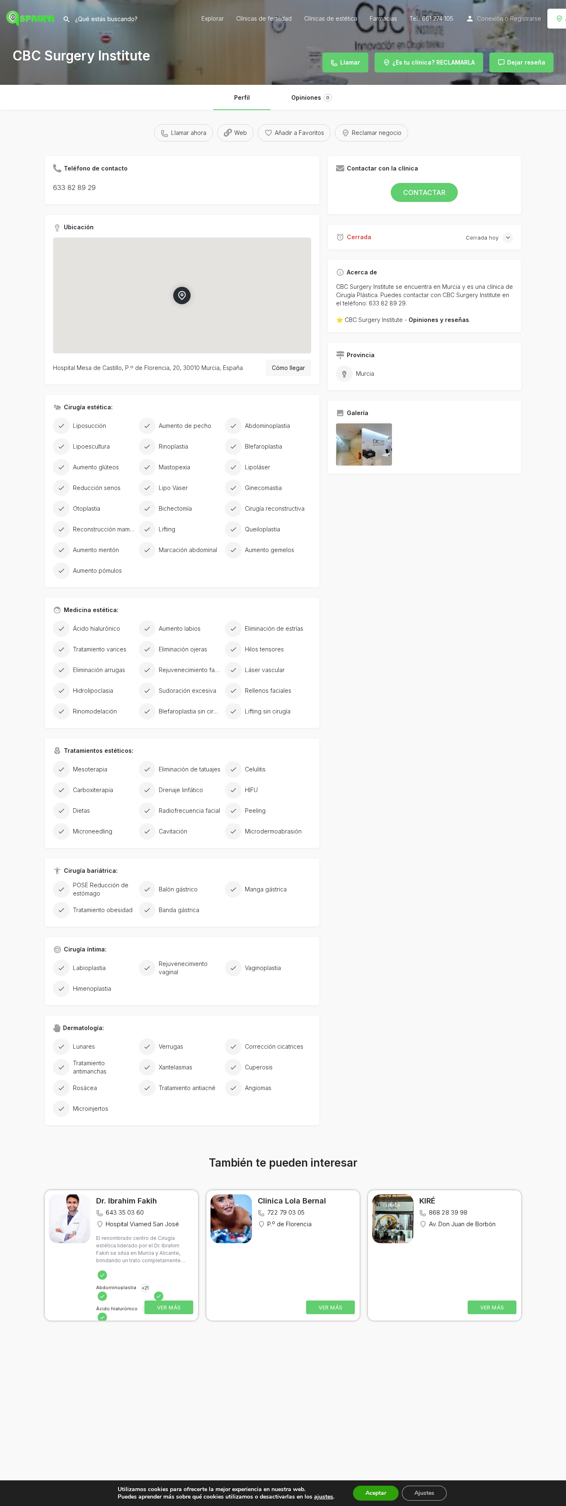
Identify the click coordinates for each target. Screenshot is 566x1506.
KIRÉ (427, 1200)
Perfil (242, 97)
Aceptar (375, 1493)
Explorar (212, 18)
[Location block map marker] (182, 295)
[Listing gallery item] (364, 444)
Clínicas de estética (330, 18)
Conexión (490, 18)
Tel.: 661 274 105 (431, 18)
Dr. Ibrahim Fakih (126, 1200)
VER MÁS (169, 1307)
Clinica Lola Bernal (292, 1200)
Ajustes (424, 1493)
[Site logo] (31, 17)
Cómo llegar (288, 367)
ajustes (323, 1497)
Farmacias (383, 18)
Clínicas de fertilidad (264, 18)
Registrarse (525, 18)
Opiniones (310, 97)
